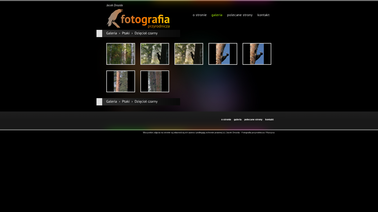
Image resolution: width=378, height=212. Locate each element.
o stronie (226, 119)
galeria (217, 15)
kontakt (269, 119)
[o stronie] (199, 15)
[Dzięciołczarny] (146, 33)
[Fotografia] (138, 18)
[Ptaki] (126, 33)
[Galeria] (111, 33)
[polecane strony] (239, 15)
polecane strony (253, 119)
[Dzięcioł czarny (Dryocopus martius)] (120, 54)
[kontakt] (264, 15)
